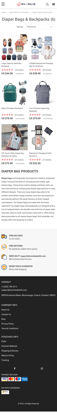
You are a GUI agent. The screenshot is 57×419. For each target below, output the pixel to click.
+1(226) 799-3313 (9, 286)
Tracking (5, 360)
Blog (3, 319)
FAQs (3, 341)
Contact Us (6, 314)
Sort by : (20, 26)
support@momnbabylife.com (14, 290)
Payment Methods (9, 346)
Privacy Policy (7, 323)
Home (3, 12)
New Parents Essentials (19, 12)
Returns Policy (7, 355)
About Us (5, 309)
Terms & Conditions (9, 328)
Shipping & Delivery (9, 350)
